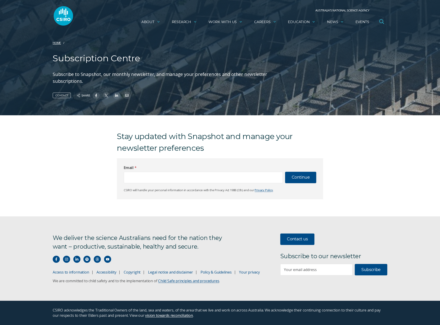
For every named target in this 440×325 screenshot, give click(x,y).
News (332, 22)
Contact (61, 95)
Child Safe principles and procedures (188, 280)
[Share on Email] (126, 95)
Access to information (71, 272)
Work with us (223, 22)
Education (299, 22)
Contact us (297, 239)
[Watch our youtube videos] (107, 259)
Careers (262, 22)
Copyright (132, 272)
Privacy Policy (264, 190)
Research (181, 22)
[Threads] (97, 259)
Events (362, 22)
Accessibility (106, 272)
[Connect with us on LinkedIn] (76, 259)
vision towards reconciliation (169, 315)
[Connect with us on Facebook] (56, 259)
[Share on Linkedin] (116, 95)
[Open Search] (381, 21)
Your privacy (249, 272)
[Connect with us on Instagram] (66, 259)
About (147, 22)
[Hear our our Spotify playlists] (87, 259)
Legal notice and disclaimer (170, 272)
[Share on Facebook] (96, 95)
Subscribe (370, 269)
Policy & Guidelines (216, 272)
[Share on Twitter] (106, 95)
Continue (301, 177)
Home (57, 43)
